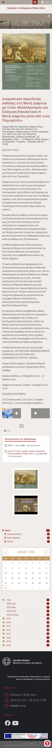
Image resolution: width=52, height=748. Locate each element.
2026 (8, 600)
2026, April (27, 611)
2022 (8, 630)
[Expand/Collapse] (11, 530)
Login (47, 2)
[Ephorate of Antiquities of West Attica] (26, 8)
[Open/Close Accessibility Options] (47, 743)
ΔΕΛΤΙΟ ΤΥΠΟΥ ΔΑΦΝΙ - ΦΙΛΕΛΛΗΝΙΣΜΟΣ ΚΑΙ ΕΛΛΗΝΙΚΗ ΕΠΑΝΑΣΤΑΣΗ (26, 452)
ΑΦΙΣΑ (10, 445)
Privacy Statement (29, 743)
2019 (8, 641)
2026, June (27, 603)
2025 (8, 618)
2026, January (27, 614)
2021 (8, 633)
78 (48, 538)
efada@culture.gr (18, 705)
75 (48, 534)
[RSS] (3, 530)
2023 (8, 626)
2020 (8, 637)
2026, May (27, 607)
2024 (8, 622)
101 (48, 530)
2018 (8, 645)
